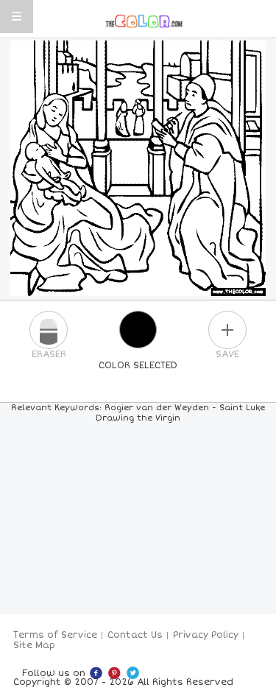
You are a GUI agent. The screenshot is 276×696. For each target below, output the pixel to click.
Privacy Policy (205, 635)
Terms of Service (55, 635)
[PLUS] (227, 330)
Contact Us (135, 635)
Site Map (34, 645)
